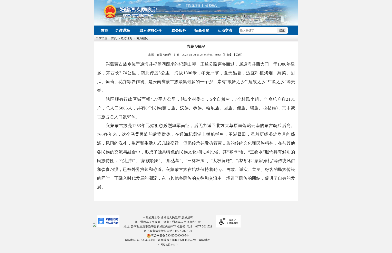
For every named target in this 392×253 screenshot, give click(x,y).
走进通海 (122, 30)
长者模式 (211, 5)
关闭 (238, 54)
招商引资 (202, 30)
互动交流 (225, 30)
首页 (178, 5)
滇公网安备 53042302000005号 (170, 235)
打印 (227, 54)
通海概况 (142, 38)
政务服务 (179, 30)
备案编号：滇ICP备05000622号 (177, 240)
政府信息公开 (151, 30)
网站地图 (204, 240)
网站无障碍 (193, 5)
